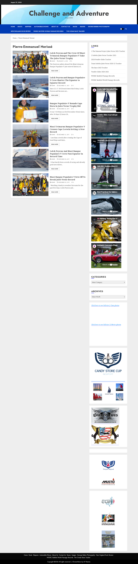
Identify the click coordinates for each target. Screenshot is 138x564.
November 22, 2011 (64, 182)
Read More (54, 71)
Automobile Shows (41, 27)
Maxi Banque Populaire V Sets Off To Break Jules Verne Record (67, 178)
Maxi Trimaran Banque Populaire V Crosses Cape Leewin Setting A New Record (67, 129)
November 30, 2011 (64, 159)
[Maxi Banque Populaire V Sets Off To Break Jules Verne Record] (30, 184)
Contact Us (65, 27)
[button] (126, 29)
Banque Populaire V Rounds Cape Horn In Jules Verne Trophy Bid (66, 104)
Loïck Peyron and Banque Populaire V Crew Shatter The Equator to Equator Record (67, 80)
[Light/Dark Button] (122, 29)
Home (13, 27)
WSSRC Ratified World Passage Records (48, 31)
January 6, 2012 (63, 61)
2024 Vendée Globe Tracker (101, 59)
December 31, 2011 (63, 85)
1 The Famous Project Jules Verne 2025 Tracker (108, 51)
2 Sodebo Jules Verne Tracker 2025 (103, 55)
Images (82, 27)
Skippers (28, 27)
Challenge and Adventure (69, 13)
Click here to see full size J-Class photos (105, 305)
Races (75, 27)
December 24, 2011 (63, 109)
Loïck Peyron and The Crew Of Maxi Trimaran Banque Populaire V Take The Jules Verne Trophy (67, 56)
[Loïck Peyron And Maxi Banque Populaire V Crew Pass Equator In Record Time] (30, 160)
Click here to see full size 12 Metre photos (106, 325)
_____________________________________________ (108, 381)
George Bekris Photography (99, 27)
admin (53, 61)
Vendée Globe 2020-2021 (100, 72)
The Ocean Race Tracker (75, 31)
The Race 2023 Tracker (99, 68)
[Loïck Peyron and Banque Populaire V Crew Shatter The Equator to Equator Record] (30, 86)
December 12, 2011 (63, 135)
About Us (54, 27)
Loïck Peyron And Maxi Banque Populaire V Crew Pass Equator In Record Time (66, 154)
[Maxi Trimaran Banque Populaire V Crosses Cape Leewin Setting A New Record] (30, 135)
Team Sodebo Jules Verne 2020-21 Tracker (106, 64)
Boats (20, 27)
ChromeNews (76, 562)
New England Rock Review (21, 31)
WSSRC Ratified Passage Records (103, 76)
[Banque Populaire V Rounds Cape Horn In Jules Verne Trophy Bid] (30, 111)
